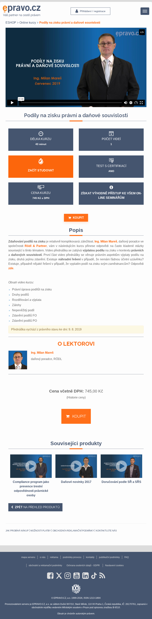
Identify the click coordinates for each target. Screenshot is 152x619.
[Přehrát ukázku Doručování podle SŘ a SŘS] (121, 466)
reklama (54, 557)
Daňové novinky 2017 (76, 481)
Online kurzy (27, 22)
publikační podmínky (109, 557)
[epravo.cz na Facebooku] (50, 575)
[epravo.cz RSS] (102, 575)
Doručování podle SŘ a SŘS (121, 481)
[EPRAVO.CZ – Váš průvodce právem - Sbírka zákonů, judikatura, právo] (21, 11)
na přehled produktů (37, 507)
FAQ (126, 557)
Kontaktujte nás (106, 530)
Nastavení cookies (114, 565)
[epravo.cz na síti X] (59, 575)
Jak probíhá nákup (17, 530)
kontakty (90, 557)
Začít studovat (41, 170)
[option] (31, 476)
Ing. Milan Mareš (106, 241)
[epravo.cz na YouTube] (76, 575)
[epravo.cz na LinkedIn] (85, 575)
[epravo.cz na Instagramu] (68, 575)
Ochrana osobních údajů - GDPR (83, 565)
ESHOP (11, 22)
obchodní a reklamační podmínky (73, 530)
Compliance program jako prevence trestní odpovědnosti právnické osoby (31, 488)
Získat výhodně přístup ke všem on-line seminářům (111, 195)
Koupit (78, 217)
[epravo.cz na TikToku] (94, 575)
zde (10, 268)
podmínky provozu (72, 557)
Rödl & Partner (36, 245)
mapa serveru (28, 557)
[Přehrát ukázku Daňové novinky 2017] (76, 466)
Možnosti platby (40, 530)
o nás (42, 557)
